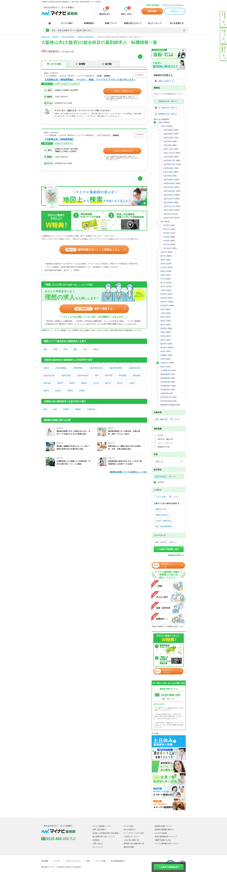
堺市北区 (47, 383)
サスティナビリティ (73, 861)
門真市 (70, 390)
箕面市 (163, 321)
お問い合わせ (97, 843)
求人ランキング (155, 23)
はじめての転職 (161, 833)
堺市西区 (123, 375)
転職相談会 (89, 23)
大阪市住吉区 (134, 368)
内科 (45, 409)
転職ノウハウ (111, 23)
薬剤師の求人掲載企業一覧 (134, 843)
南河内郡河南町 (166, 401)
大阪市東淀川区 (96, 368)
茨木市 (120, 383)
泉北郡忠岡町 (165, 382)
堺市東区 (166, 233)
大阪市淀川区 (49, 375)
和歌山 (96, 349)
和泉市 (46, 390)
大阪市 (46, 368)
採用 (88, 861)
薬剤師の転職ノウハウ (163, 826)
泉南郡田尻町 (165, 390)
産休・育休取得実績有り (164, 526)
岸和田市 (163, 252)
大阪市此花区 (168, 138)
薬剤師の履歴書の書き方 (164, 830)
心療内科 (91, 409)
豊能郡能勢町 (165, 378)
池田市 (60, 383)
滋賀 (75, 349)
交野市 (82, 390)
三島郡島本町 (165, 370)
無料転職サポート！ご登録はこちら (93, 249)
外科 (55, 409)
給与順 (108, 64)
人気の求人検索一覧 (131, 840)
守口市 (96, 383)
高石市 (163, 340)
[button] (140, 75)
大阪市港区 (167, 145)
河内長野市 (164, 306)
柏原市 (58, 390)
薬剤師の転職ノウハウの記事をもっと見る (128, 472)
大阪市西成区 (168, 195)
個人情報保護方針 (118, 861)
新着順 (82, 64)
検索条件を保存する (176, 555)
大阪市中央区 (83, 375)
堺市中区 (109, 375)
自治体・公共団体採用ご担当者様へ (106, 833)
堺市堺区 (166, 225)
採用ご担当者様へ (153, 5)
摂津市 (163, 336)
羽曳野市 (163, 328)
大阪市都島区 (61, 368)
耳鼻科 (66, 409)
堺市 (97, 375)
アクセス (56, 861)
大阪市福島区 (168, 134)
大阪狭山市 (164, 363)
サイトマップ (97, 847)
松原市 (163, 309)
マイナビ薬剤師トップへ (101, 826)
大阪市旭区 (167, 176)
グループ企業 (100, 861)
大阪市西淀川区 (169, 161)
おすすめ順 (55, 64)
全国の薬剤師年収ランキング (166, 837)
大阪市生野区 (168, 172)
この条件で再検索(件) (169, 867)
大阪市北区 (66, 375)
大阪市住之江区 (169, 206)
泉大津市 (163, 267)
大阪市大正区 (168, 149)
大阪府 (160, 122)
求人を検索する (177, 23)
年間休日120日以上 (162, 515)
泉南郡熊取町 (165, 386)
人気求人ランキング (131, 837)
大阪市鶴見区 (168, 202)
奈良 (85, 349)
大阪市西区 (78, 368)
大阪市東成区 (168, 168)
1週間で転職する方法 (163, 840)
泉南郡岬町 (164, 393)
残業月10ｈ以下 (160, 509)
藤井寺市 (163, 344)
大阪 (45, 349)
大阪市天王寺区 (169, 153)
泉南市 (163, 351)
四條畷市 (163, 355)
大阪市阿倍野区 (116, 368)
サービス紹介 (67, 23)
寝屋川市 (163, 302)
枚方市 (108, 383)
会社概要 (44, 861)
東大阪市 (163, 348)
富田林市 (163, 298)
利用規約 (95, 840)
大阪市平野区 (168, 210)
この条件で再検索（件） (168, 549)
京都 (65, 349)
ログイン (175, 11)
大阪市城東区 (168, 180)
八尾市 (132, 383)
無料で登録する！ (95, 308)
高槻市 (84, 383)
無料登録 (152, 11)
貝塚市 (163, 275)
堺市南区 (137, 375)
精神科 (78, 409)
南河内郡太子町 (166, 397)
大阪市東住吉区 (169, 191)
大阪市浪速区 (168, 157)
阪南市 (163, 367)
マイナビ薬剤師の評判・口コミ (167, 843)
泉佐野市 (163, 294)
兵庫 (55, 349)
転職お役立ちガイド (133, 23)
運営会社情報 (129, 847)
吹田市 (72, 383)
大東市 (163, 313)
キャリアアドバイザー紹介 (134, 833)
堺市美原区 (167, 248)
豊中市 (163, 256)
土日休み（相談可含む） (164, 521)
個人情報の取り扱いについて (103, 837)
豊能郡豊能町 (165, 374)
